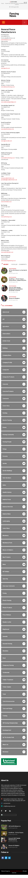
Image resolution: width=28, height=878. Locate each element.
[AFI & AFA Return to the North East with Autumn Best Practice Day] (4, 827)
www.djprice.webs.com (6, 140)
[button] (24, 2)
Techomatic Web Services (16, 871)
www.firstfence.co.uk (6, 39)
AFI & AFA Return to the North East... (18, 270)
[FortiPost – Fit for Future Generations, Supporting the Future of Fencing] (4, 833)
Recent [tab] (6, 264)
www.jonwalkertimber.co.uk (7, 178)
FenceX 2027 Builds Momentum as (14, 839)
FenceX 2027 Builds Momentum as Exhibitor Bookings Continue (14, 4)
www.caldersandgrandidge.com (8, 102)
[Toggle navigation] (3, 22)
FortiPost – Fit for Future (16, 832)
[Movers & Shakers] (4, 846)
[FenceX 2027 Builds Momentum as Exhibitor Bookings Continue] (4, 839)
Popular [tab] (14, 264)
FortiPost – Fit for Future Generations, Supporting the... (18, 279)
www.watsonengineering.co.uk (8, 260)
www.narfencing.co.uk (6, 216)
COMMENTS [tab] (23, 264)
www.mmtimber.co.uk (6, 201)
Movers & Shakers (14, 298)
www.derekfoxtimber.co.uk (7, 129)
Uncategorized (12, 268)
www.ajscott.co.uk (5, 68)
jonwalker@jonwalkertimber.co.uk (9, 179)
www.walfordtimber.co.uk (7, 252)
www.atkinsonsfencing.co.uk (8, 86)
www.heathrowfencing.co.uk (8, 157)
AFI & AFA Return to (15, 826)
